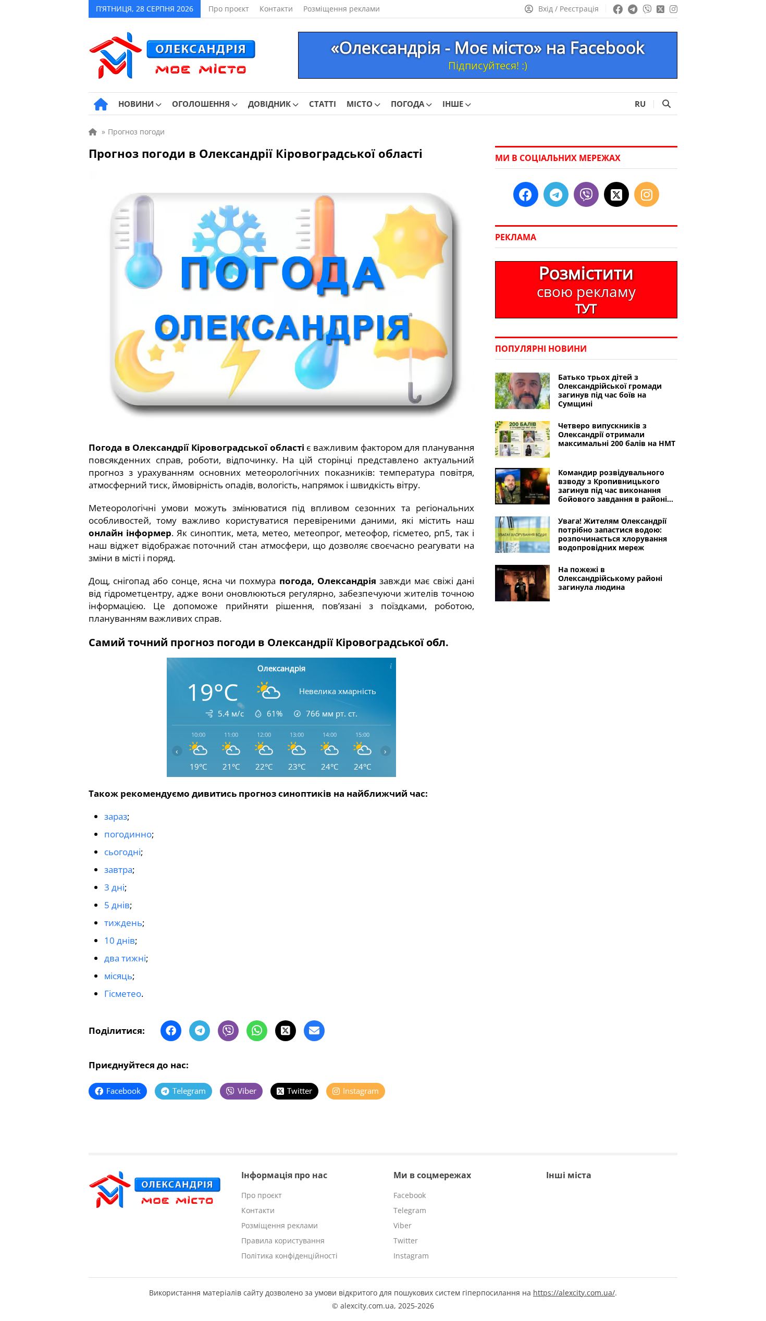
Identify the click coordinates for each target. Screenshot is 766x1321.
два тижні (125, 958)
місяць (118, 976)
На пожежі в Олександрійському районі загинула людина (610, 578)
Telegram (409, 1210)
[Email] (314, 1030)
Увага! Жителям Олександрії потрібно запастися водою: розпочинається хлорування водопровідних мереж (612, 534)
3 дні (114, 887)
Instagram (411, 1256)
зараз (115, 816)
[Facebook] (170, 1030)
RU (640, 103)
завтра (118, 869)
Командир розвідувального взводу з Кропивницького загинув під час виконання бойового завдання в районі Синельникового (612, 485)
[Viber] (228, 1030)
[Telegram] (199, 1030)
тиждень (123, 923)
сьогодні (122, 852)
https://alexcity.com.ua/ (574, 1293)
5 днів (117, 905)
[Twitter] (285, 1030)
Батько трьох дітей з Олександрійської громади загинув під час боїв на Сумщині (610, 390)
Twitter (405, 1240)
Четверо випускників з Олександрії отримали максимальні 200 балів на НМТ (616, 434)
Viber (402, 1225)
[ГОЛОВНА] (101, 104)
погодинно (128, 834)
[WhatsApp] (256, 1030)
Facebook (409, 1195)
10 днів (119, 940)
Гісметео (122, 993)
